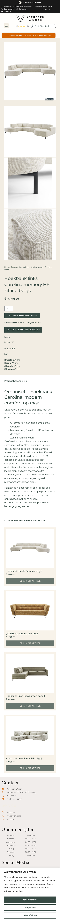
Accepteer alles (30, 899)
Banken (14, 267)
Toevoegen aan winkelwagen (22, 315)
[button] (6, 25)
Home (6, 267)
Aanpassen (30, 907)
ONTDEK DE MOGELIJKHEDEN (23, 329)
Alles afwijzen (30, 915)
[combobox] (43, 26)
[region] (30, 894)
